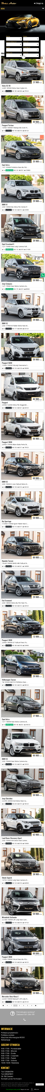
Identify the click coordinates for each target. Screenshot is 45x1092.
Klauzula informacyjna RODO (13, 1037)
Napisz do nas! (17, 1089)
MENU (3, 8)
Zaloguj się (39, 3)
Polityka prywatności (9, 1033)
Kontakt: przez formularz (11, 1079)
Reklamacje (5, 1040)
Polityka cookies (7, 1035)
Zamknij (39, 1084)
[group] (22, 23)
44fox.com (36, 1089)
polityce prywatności (23, 1086)
